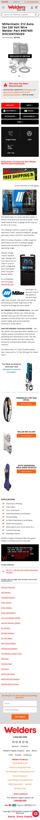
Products (24, 746)
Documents (11, 111)
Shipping (28, 816)
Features (10, 105)
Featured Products (8, 598)
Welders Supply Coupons (13, 750)
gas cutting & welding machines (19, 553)
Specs (29, 105)
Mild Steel (5, 659)
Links (11, 755)
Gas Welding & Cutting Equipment (20, 771)
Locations (27, 755)
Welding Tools (20, 788)
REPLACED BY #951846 (20, 56)
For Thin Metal (6, 638)
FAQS (19, 122)
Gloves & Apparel (20, 776)
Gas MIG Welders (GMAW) (10, 623)
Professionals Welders (9, 648)
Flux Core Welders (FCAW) (10, 618)
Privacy (20, 816)
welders (26, 550)
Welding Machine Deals (10, 684)
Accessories (10, 116)
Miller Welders (6, 608)
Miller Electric (6, 603)
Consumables (29, 116)
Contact (18, 755)
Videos (30, 111)
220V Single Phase (8, 674)
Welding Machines (8, 587)
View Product (26, 404)
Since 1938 (21, 10)
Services (15, 746)
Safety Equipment (15, 784)
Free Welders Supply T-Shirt (11, 654)
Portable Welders (7, 633)
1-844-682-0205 (20, 737)
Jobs (28, 750)
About (34, 750)
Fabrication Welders (8, 643)
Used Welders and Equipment (20, 780)
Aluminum (5, 669)
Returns (11, 816)
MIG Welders (6, 592)
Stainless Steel (6, 664)
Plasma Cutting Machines (20, 767)
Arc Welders (5, 628)
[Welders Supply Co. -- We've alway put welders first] (20, 730)
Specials (28, 784)
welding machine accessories (22, 557)
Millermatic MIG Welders (10, 679)
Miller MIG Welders (8, 613)
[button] (19, 76)
